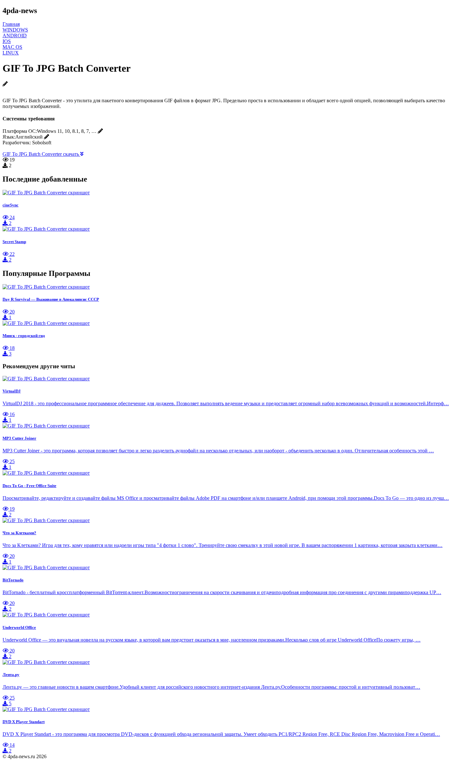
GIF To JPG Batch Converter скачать (41, 154)
